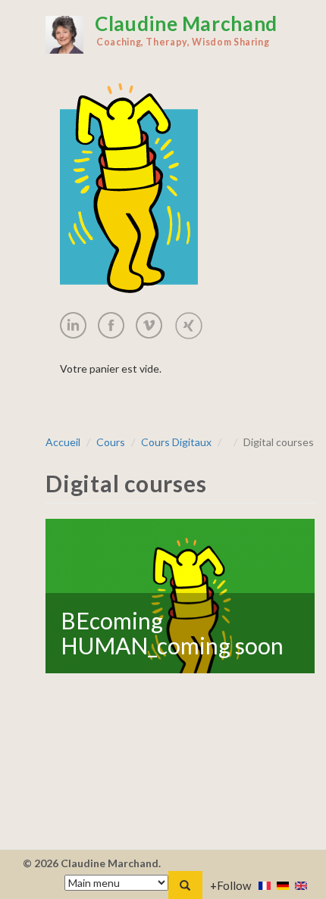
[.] (79, 325)
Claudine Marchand (186, 29)
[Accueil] (64, 35)
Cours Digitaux (176, 441)
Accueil (62, 441)
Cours (110, 441)
